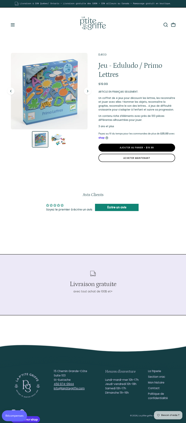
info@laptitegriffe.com (69, 388)
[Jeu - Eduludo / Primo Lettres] (40, 139)
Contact (154, 388)
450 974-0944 (64, 384)
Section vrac (156, 377)
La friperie (154, 371)
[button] (165, 24)
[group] (93, 3)
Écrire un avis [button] (116, 207)
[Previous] (11, 91)
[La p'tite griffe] (93, 24)
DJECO (102, 54)
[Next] (87, 91)
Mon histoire (156, 382)
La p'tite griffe (145, 415)
